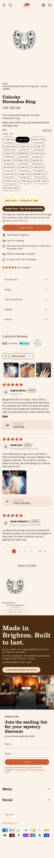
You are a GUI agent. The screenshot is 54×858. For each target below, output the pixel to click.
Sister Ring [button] (18, 426)
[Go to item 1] (11, 370)
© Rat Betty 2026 (9, 823)
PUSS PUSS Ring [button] (21, 502)
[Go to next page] (45, 551)
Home (4, 84)
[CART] (50, 5)
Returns (9, 319)
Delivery (9, 309)
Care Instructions (13, 299)
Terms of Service (37, 769)
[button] (9, 267)
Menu (7, 788)
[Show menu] (4, 5)
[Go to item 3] (43, 370)
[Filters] (5, 356)
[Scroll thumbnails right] (48, 370)
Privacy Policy (20, 769)
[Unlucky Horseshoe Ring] (15, 586)
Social (7, 799)
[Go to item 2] (27, 370)
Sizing (8, 289)
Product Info (11, 279)
